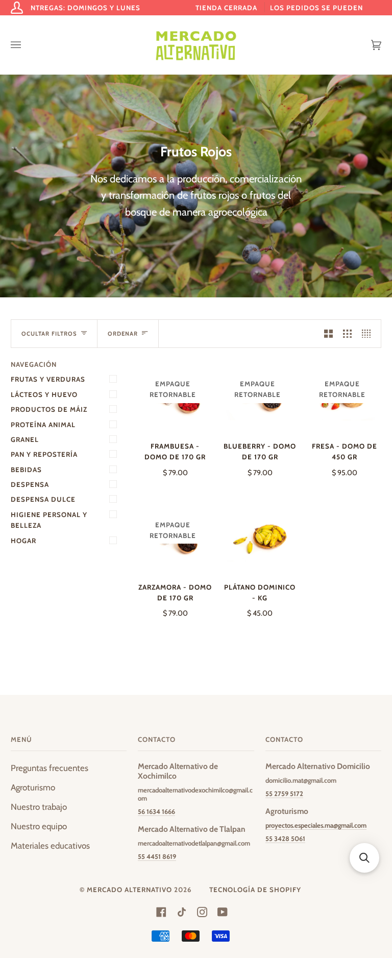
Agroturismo (33, 787)
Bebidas (26, 469)
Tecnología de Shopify (255, 889)
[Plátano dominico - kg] (260, 537)
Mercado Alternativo (129, 889)
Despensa (30, 484)
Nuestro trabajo (39, 807)
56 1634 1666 (156, 811)
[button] (364, 858)
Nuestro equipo (39, 826)
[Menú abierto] (26, 45)
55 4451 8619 (157, 856)
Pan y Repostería (44, 454)
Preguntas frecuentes (49, 768)
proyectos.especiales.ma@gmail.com (315, 825)
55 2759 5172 (284, 793)
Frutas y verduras (48, 379)
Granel (25, 439)
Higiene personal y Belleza (49, 519)
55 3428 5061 (285, 838)
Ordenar (123, 333)
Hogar (23, 540)
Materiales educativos (50, 845)
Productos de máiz (49, 409)
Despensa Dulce (43, 499)
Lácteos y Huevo (44, 394)
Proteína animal (43, 424)
